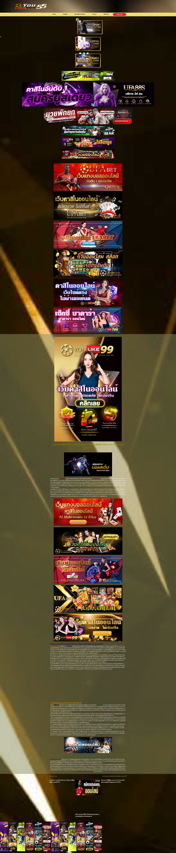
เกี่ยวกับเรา (106, 14)
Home (54, 14)
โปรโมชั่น (65, 14)
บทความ (94, 14)
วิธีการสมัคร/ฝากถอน (80, 14)
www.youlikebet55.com (98, 819)
